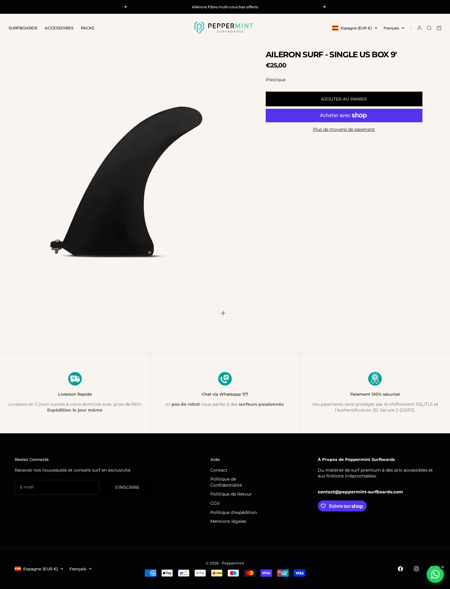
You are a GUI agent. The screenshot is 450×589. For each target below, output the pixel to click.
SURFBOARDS (23, 27)
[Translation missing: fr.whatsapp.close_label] (443, 567)
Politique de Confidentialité (226, 482)
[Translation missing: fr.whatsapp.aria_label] (435, 574)
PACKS (87, 27)
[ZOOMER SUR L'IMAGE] (223, 313)
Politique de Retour (231, 494)
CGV (215, 503)
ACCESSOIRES (59, 27)
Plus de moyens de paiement (344, 129)
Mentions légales (228, 521)
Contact (218, 470)
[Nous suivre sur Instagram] (416, 569)
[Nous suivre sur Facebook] (400, 569)
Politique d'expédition (233, 512)
